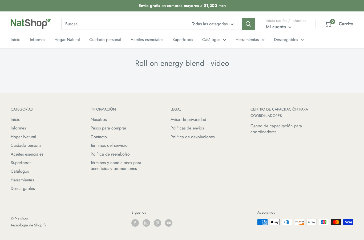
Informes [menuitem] (37, 39)
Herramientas (22, 180)
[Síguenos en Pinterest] (157, 223)
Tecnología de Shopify (28, 225)
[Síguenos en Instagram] (146, 223)
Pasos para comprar (108, 128)
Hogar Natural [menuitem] (67, 39)
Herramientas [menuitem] (247, 39)
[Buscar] (248, 24)
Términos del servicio (109, 145)
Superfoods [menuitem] (182, 39)
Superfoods (21, 163)
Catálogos (20, 171)
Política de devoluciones (193, 137)
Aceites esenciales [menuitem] (147, 39)
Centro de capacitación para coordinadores (276, 129)
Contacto (99, 137)
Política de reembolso (110, 154)
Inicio (16, 119)
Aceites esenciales (27, 154)
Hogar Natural (23, 137)
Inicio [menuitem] (16, 39)
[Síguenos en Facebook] (135, 223)
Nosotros (99, 119)
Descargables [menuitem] (286, 39)
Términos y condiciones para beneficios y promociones (116, 166)
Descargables (23, 188)
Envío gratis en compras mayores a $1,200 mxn (182, 6)
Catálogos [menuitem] (211, 39)
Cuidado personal (27, 145)
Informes (18, 128)
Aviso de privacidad (188, 119)
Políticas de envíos (187, 128)
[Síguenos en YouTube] (168, 223)
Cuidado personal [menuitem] (105, 39)
